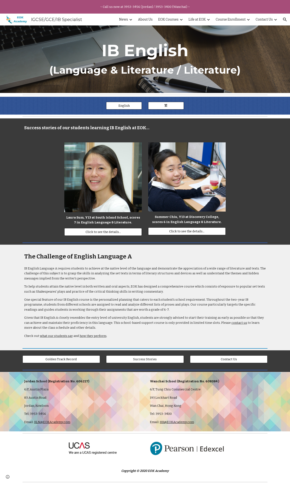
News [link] (123, 19)
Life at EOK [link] (197, 19)
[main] (145, 59)
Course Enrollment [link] (231, 19)
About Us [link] (145, 19)
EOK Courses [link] (168, 19)
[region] (145, 7)
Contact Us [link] (264, 19)
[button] (285, 19)
